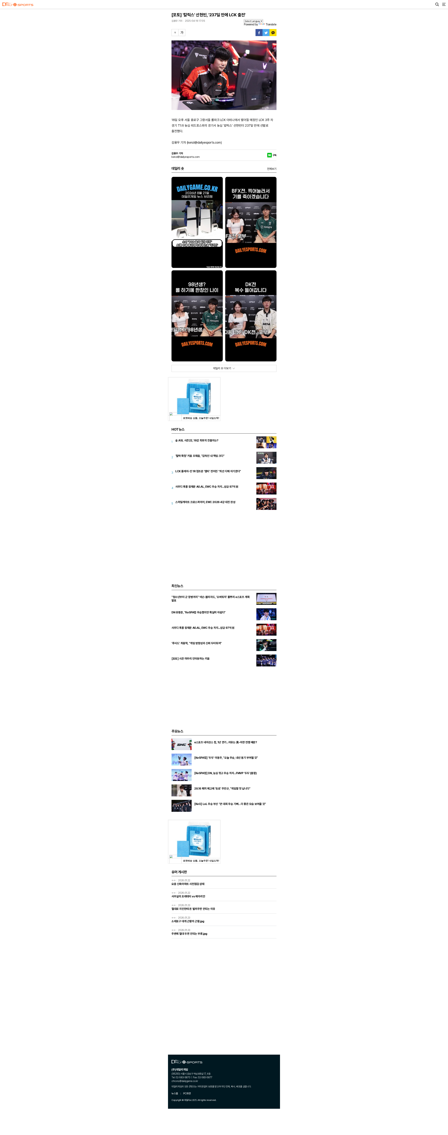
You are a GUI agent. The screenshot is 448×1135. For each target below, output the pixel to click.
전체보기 (271, 169)
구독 (274, 155)
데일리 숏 (178, 168)
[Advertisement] (224, 542)
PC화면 (187, 1093)
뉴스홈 (175, 1093)
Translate (271, 24)
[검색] (437, 4)
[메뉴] (443, 4)
